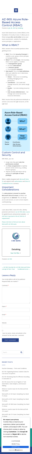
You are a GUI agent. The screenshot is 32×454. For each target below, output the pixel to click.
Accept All (16, 447)
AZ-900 (10, 259)
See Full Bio (15, 253)
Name (4, 306)
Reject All (16, 444)
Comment (5, 285)
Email (4, 314)
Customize (16, 441)
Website (4, 323)
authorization (18, 181)
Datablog (20, 28)
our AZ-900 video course (23, 212)
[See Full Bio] (20, 253)
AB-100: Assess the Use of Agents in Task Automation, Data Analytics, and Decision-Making (14, 383)
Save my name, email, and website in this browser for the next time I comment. (14, 334)
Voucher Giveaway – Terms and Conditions (14, 368)
